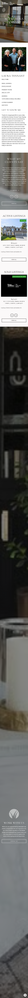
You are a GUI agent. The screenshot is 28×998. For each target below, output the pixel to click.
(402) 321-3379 (6, 92)
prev (11, 196)
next (16, 196)
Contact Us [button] (14, 841)
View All (14, 203)
